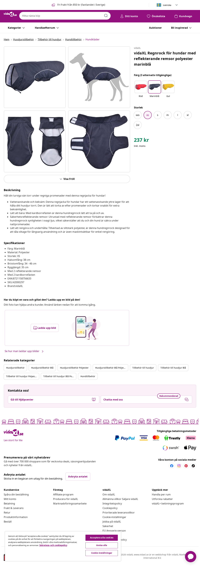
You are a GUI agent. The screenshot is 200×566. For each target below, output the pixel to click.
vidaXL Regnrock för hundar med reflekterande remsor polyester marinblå (165, 58)
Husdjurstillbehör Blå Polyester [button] (111, 367)
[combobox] (65, 16)
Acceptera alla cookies (101, 537)
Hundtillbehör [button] (87, 376)
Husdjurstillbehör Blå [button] (42, 367)
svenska (167, 5)
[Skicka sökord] (105, 15)
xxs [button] (138, 115)
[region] (63, 546)
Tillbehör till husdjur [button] (143, 367)
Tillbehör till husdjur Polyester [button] (22, 376)
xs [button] (147, 115)
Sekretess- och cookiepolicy (53, 545)
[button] (78, 5)
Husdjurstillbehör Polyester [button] (74, 367)
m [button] (167, 115)
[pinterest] (186, 465)
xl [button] (188, 115)
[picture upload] (86, 328)
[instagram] (178, 465)
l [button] (177, 115)
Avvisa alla (101, 545)
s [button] (157, 115)
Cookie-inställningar (114, 517)
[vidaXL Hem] (10, 14)
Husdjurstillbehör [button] (15, 367)
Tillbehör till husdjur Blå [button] (173, 367)
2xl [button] (137, 125)
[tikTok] (193, 465)
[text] (141, 141)
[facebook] (171, 465)
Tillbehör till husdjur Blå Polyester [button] (59, 376)
